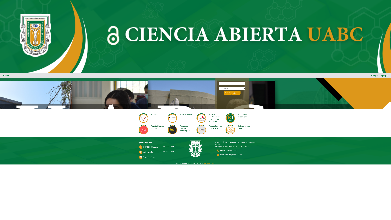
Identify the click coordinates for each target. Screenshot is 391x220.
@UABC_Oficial (149, 157)
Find (228, 93)
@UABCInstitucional (150, 147)
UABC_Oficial (148, 152)
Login (375, 76)
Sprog (384, 76)
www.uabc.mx (209, 163)
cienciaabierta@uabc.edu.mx (230, 155)
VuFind (6, 76)
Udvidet (236, 93)
